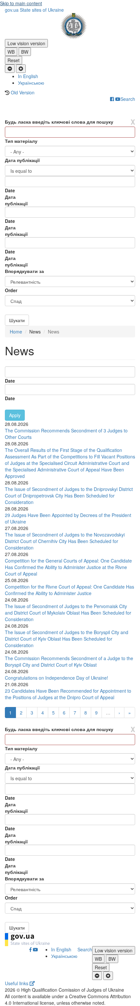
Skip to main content (21, 3)
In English (28, 76)
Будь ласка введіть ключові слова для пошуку (59, 121)
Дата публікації (22, 160)
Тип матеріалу (21, 141)
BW (24, 51)
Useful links (17, 983)
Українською (31, 82)
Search (127, 99)
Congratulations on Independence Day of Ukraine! (56, 677)
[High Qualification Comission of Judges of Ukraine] (70, 26)
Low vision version (26, 43)
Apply (15, 415)
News (35, 331)
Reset (13, 60)
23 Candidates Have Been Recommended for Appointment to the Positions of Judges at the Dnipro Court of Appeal (68, 693)
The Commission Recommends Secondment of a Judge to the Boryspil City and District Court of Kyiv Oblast (69, 661)
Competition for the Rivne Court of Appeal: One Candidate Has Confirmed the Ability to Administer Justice (69, 589)
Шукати (17, 320)
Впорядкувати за (24, 271)
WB (11, 51)
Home (16, 331)
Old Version (23, 92)
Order (11, 290)
